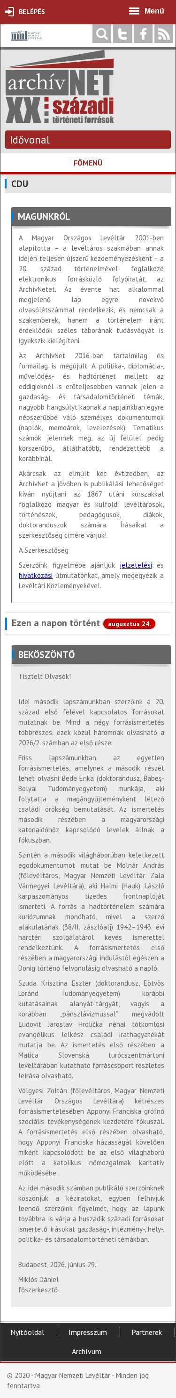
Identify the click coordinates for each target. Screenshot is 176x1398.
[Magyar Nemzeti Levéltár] (25, 42)
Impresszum (88, 1332)
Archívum (86, 1351)
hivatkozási (36, 575)
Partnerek (146, 1332)
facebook (143, 33)
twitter (122, 33)
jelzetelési (136, 565)
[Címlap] (59, 118)
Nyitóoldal (27, 1332)
